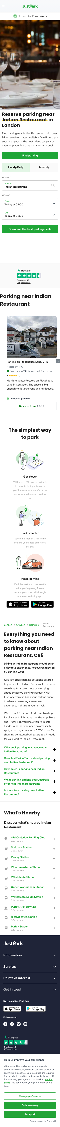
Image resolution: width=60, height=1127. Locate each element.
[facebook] (5, 1024)
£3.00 (31, 406)
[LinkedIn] (25, 1024)
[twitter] (19, 1024)
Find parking (30, 155)
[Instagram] (12, 1024)
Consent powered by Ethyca (41, 1121)
